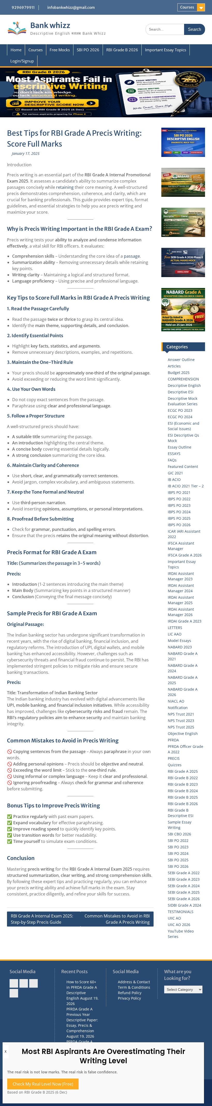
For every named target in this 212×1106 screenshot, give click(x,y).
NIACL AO (176, 701)
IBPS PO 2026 (179, 524)
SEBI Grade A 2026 (184, 898)
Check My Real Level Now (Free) (43, 1084)
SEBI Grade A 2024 (184, 885)
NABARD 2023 (180, 647)
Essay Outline (179, 447)
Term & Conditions (134, 987)
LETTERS (175, 627)
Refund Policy (129, 992)
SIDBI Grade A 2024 (184, 905)
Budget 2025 (179, 372)
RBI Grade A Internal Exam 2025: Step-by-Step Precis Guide (42, 919)
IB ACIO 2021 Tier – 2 (186, 485)
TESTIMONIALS (180, 911)
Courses (187, 7)
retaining (65, 187)
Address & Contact (134, 981)
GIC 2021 (175, 473)
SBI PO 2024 (178, 853)
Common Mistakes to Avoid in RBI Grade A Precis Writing (117, 919)
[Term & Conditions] (23, 983)
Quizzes (174, 764)
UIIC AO (174, 918)
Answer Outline (181, 359)
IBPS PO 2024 (179, 511)
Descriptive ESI (180, 391)
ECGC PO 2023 (180, 410)
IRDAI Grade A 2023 (184, 621)
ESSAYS (174, 453)
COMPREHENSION (183, 379)
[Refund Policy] (33, 983)
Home (16, 49)
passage (132, 256)
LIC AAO (174, 634)
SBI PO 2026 (88, 49)
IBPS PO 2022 (179, 498)
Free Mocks (60, 49)
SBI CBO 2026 (179, 834)
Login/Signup (22, 60)
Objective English (183, 733)
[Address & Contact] (14, 983)
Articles (174, 366)
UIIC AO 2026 (179, 924)
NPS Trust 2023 (181, 720)
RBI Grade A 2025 (183, 771)
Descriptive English (184, 385)
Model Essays (179, 640)
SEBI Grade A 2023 (184, 879)
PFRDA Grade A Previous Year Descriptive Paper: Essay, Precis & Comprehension (82, 1020)
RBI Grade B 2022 (183, 777)
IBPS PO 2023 (179, 505)
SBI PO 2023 (178, 846)
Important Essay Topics (165, 49)
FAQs (172, 460)
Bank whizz (50, 25)
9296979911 (23, 7)
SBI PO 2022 (178, 840)
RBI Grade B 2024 (183, 790)
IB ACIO (174, 479)
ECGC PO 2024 (180, 416)
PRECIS (174, 758)
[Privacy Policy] (14, 993)
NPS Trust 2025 (181, 727)
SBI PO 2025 (178, 859)
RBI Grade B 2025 (183, 797)
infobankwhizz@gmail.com (71, 7)
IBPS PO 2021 (179, 492)
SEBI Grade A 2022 (184, 872)
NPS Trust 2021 (181, 714)
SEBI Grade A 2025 (184, 892)
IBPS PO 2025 (179, 518)
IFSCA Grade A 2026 (185, 555)
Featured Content (183, 466)
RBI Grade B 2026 (122, 49)
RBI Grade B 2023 (183, 784)
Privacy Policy (129, 998)
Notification (178, 707)
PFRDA (173, 740)
